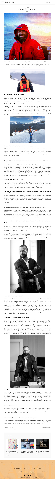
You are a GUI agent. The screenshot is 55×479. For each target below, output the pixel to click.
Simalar (27, 7)
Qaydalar (26, 468)
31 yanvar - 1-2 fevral (46, 429)
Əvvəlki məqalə (9, 427)
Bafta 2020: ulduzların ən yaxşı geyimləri (11, 429)
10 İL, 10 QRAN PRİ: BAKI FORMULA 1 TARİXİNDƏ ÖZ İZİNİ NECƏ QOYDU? (27, 452)
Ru (47, 2)
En (49, 2)
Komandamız (17, 468)
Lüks (22, 450)
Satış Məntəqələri (36, 468)
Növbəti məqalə (46, 427)
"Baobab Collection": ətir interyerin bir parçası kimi (42, 452)
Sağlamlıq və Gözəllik (11, 450)
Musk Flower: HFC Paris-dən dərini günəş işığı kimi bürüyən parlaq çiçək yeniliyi (12, 452)
